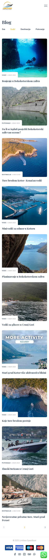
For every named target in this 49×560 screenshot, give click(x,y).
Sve (3, 29)
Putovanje (40, 29)
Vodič (12, 29)
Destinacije (25, 29)
